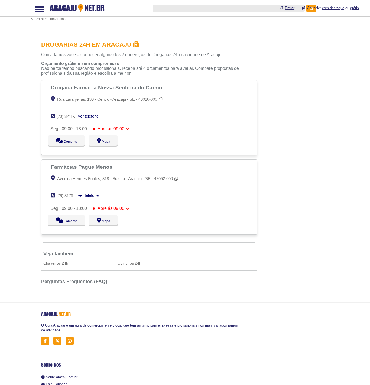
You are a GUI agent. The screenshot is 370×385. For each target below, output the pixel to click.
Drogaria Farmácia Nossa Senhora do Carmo (107, 87)
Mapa (104, 141)
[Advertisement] (151, 17)
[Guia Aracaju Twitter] (58, 341)
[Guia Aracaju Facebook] (46, 341)
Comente (67, 141)
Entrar (289, 8)
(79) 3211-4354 (69, 116)
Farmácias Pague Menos (82, 167)
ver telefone (88, 116)
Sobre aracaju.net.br (61, 377)
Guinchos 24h (129, 263)
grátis (354, 8)
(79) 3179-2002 (69, 195)
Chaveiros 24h (55, 263)
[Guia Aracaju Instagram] (71, 341)
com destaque (333, 8)
